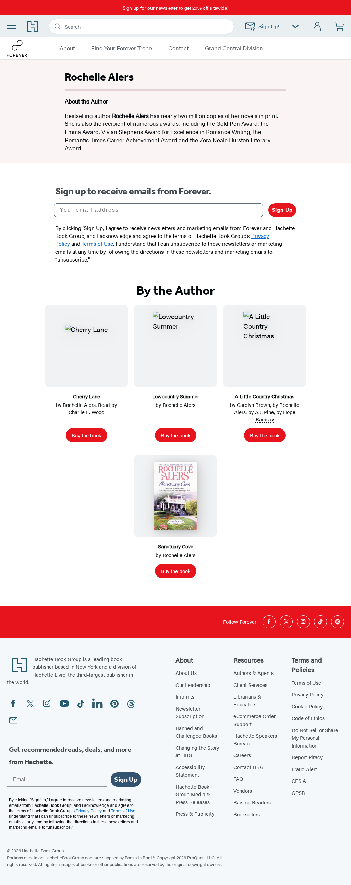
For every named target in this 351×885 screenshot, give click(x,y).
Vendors (242, 790)
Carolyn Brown (253, 404)
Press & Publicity (195, 813)
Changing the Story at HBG (197, 751)
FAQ (238, 778)
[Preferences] (295, 26)
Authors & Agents (253, 672)
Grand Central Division (234, 48)
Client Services (250, 684)
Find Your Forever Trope (121, 48)
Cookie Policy (307, 706)
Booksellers (246, 814)
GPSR (298, 792)
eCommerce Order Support (254, 719)
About (67, 48)
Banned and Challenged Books (196, 731)
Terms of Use (306, 682)
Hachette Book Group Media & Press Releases (193, 794)
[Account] (318, 27)
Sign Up (282, 210)
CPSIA (299, 780)
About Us (186, 672)
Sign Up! (268, 26)
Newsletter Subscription (190, 712)
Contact (178, 48)
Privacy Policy (307, 694)
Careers (242, 755)
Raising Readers (252, 802)
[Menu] (11, 26)
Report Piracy (307, 757)
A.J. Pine (264, 411)
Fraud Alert (304, 769)
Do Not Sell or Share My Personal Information (315, 737)
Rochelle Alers (79, 404)
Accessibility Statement (190, 770)
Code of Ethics (308, 718)
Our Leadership (193, 684)
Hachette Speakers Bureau (255, 739)
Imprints (185, 696)
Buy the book (86, 435)
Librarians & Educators (247, 700)
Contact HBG (248, 767)
